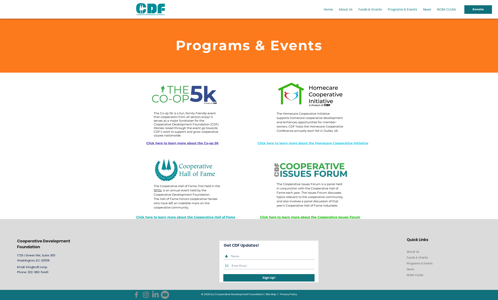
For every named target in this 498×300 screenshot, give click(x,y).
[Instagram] (146, 295)
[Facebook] (136, 295)
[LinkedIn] (155, 295)
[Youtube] (165, 295)
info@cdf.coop (36, 267)
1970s (157, 190)
